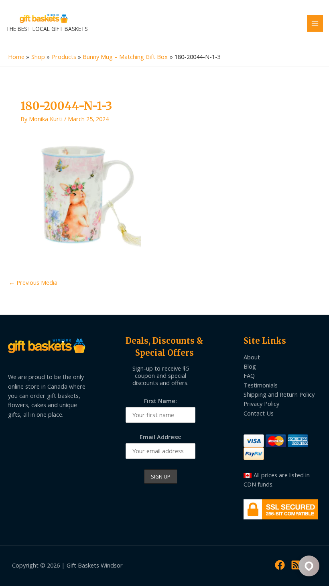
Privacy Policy (261, 403)
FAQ (249, 375)
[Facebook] (280, 565)
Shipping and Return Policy (279, 394)
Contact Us (259, 413)
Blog (250, 366)
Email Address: (160, 437)
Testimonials (261, 385)
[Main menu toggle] (315, 23)
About (252, 357)
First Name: (160, 401)
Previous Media (33, 282)
